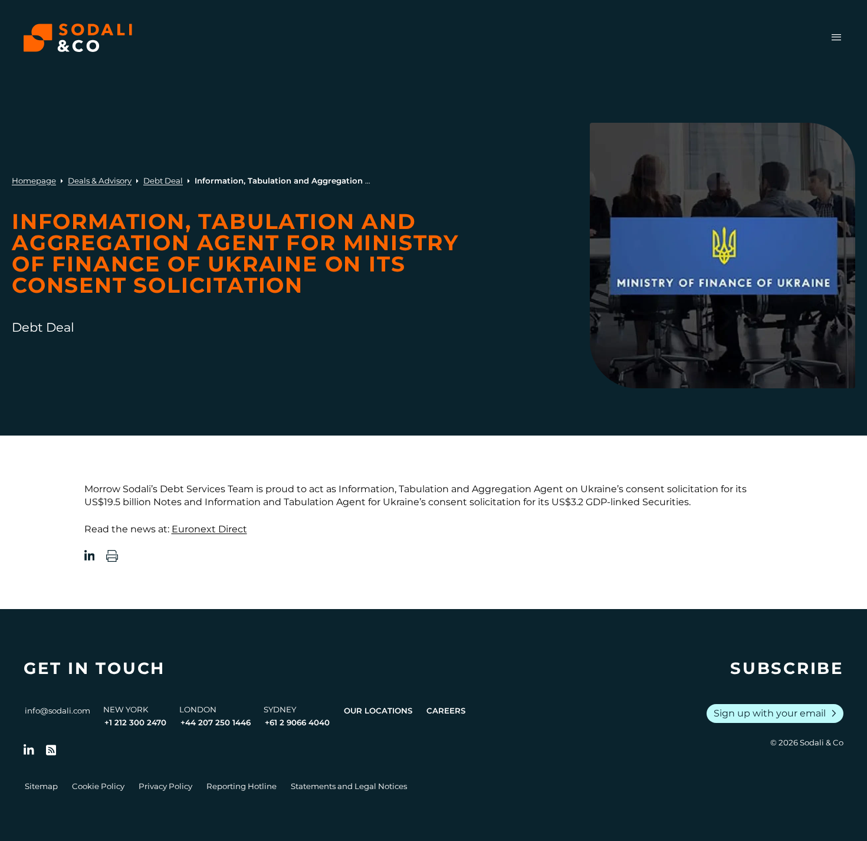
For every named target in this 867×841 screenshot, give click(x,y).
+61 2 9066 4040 (297, 722)
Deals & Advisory (100, 180)
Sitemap (41, 786)
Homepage (34, 180)
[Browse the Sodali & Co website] (78, 38)
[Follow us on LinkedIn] (29, 750)
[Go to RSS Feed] (51, 750)
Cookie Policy (98, 786)
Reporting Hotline (241, 786)
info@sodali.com (57, 710)
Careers (445, 710)
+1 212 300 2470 (135, 722)
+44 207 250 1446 (215, 722)
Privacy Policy (165, 786)
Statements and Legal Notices (349, 786)
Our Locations (378, 710)
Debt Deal (163, 180)
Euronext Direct (209, 529)
